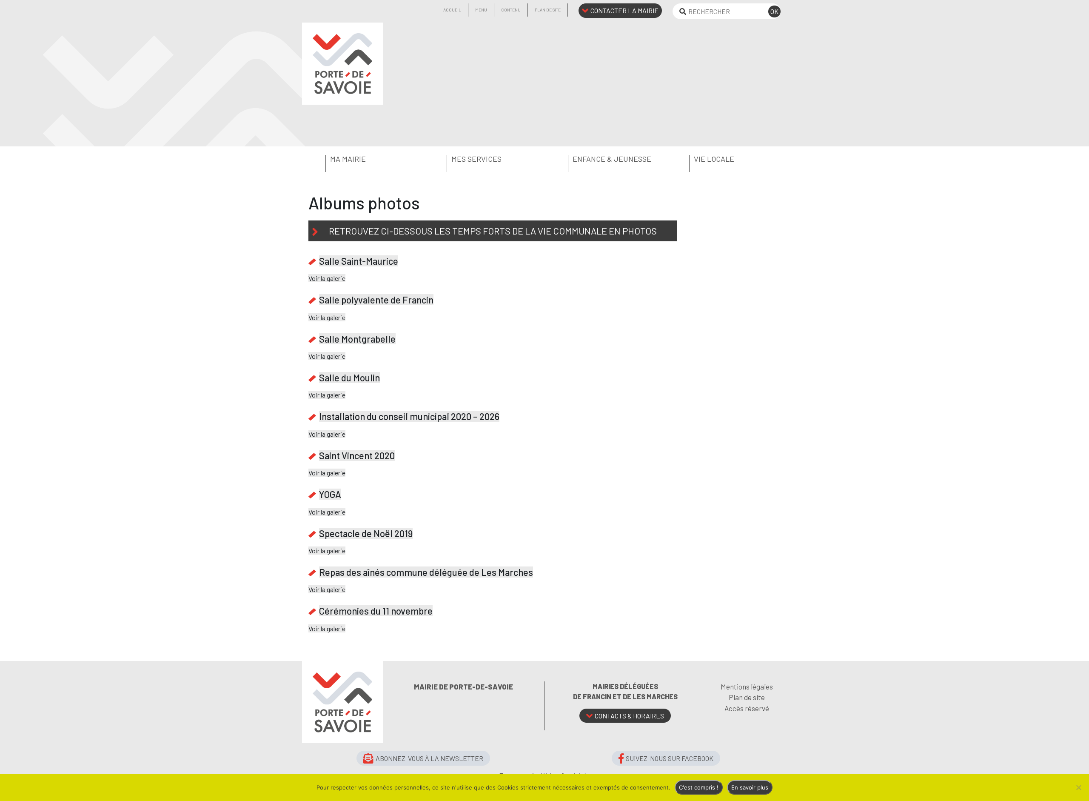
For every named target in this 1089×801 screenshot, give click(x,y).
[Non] (1078, 787)
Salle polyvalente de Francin (376, 299)
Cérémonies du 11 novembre (376, 610)
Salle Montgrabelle (357, 338)
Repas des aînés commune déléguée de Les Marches (426, 572)
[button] (362, 159)
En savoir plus (749, 787)
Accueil (452, 9)
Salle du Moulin (349, 377)
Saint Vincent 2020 (357, 455)
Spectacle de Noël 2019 (366, 533)
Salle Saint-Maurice (358, 260)
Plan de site (548, 9)
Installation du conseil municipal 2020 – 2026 (409, 416)
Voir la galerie (326, 278)
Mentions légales (747, 686)
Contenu (511, 9)
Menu (481, 9)
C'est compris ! (698, 787)
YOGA (330, 494)
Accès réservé (746, 708)
